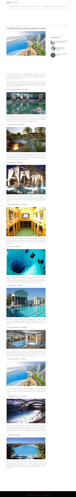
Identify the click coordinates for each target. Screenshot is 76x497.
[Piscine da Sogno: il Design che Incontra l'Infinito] (53, 44)
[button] (69, 2)
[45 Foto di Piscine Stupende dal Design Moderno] (53, 51)
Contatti (29, 492)
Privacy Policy (45, 492)
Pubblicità (39, 492)
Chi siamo (34, 492)
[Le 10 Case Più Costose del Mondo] (53, 57)
